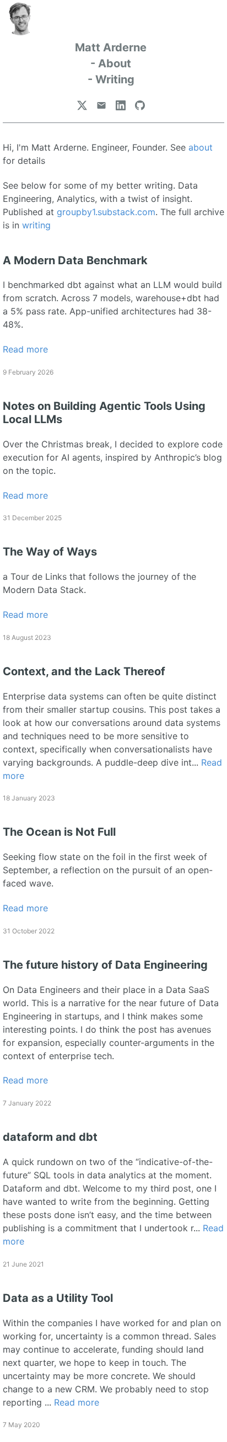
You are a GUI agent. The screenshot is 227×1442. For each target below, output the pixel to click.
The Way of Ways (50, 551)
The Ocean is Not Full (59, 832)
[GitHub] (140, 105)
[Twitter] (82, 105)
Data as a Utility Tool (58, 1298)
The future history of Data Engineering (105, 964)
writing (36, 225)
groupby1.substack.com (106, 211)
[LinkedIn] (120, 105)
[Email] (101, 105)
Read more (25, 349)
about (200, 147)
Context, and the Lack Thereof (84, 671)
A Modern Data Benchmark (75, 260)
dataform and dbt (50, 1137)
